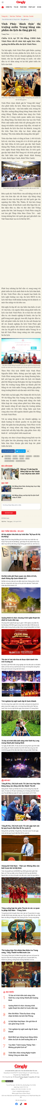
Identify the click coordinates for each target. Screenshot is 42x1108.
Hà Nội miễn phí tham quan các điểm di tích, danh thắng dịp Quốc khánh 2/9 (19, 577)
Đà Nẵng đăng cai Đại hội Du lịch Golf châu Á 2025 (25, 496)
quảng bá (28, 456)
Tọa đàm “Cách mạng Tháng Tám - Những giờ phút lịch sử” (22, 1046)
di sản (21, 458)
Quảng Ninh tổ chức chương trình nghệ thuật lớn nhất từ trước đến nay (20, 619)
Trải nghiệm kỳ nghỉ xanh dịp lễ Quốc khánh (18, 701)
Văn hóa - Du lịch (28, 16)
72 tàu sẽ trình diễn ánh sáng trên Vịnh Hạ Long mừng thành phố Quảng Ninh (20, 742)
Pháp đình (23, 7)
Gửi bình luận (9, 513)
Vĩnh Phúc (8, 456)
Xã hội (39, 7)
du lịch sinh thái (9, 461)
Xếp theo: (3, 521)
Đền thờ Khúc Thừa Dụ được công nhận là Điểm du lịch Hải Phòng (21, 1015)
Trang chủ (4, 16)
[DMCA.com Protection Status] (21, 1081)
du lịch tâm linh (20, 461)
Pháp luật (32, 7)
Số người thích (17, 521)
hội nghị (21, 456)
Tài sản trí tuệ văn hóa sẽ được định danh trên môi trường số (19, 660)
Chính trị (9, 7)
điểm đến (36, 456)
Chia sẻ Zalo (21, 451)
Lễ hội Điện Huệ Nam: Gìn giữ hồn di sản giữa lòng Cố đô (22, 1022)
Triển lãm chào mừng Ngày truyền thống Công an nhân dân (22, 1054)
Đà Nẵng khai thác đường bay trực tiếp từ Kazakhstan (26, 487)
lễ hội (27, 458)
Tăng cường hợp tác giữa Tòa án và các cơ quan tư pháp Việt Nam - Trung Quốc (20, 909)
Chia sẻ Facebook (9, 451)
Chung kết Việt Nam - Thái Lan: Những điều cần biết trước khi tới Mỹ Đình (20, 867)
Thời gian (9, 521)
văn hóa (15, 458)
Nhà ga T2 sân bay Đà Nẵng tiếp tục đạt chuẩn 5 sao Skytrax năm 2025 (30, 471)
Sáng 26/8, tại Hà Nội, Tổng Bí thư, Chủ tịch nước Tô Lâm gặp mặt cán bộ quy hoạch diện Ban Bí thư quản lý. (19, 832)
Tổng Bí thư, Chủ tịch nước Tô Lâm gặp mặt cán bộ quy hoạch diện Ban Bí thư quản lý (20, 827)
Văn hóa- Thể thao (15, 16)
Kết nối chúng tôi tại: (21, 1100)
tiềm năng (7, 458)
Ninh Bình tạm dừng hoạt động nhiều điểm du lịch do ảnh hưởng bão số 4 (23, 1038)
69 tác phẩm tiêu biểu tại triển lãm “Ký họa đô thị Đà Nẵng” (20, 535)
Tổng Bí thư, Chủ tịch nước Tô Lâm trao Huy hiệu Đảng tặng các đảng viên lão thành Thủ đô (20, 785)
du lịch (15, 456)
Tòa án (16, 7)
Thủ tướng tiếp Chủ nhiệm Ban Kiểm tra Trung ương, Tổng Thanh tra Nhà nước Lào (19, 951)
